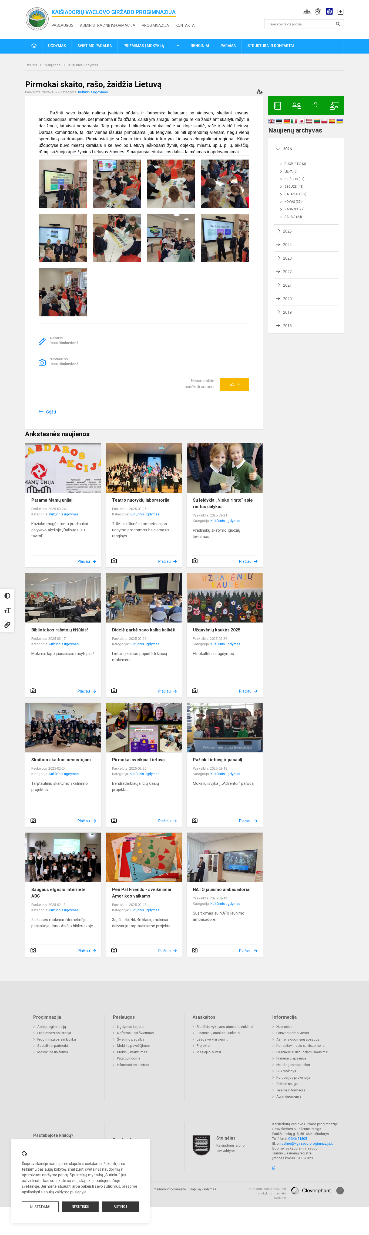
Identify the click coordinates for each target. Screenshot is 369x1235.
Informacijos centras (133, 1065)
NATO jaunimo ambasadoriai (221, 889)
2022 (287, 272)
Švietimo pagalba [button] (95, 46)
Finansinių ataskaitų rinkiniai (218, 1033)
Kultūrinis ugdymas (83, 65)
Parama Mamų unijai (51, 500)
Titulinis (31, 65)
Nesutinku (80, 1207)
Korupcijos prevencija (293, 1077)
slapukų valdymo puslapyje (63, 1192)
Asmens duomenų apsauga (298, 1039)
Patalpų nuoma (128, 1058)
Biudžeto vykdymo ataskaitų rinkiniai (225, 1027)
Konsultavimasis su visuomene (300, 1046)
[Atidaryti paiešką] (338, 24)
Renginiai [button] (200, 46)
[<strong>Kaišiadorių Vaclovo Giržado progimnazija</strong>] (38, 18)
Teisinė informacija (291, 1090)
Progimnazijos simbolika (56, 1039)
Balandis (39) (295, 194)
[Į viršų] (340, 1190)
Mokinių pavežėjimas (133, 1046)
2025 (287, 231)
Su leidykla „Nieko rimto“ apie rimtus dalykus (223, 503)
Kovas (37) (293, 202)
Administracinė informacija (107, 25)
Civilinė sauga (287, 1084)
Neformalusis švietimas (135, 1033)
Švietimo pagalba (130, 1039)
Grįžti (51, 412)
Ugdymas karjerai (130, 1027)
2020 (287, 299)
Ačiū (234, 384)
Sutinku (120, 1207)
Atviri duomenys (288, 1096)
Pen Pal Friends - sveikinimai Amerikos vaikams (141, 893)
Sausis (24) (293, 217)
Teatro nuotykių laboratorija (140, 500)
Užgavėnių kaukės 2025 (216, 630)
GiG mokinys (286, 1071)
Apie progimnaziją (51, 1027)
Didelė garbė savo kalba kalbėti (143, 630)
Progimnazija (155, 25)
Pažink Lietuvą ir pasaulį (217, 759)
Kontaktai (186, 25)
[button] (307, 11)
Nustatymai (40, 1207)
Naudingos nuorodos (293, 1065)
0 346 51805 (297, 1139)
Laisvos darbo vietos (292, 1033)
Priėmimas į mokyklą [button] (143, 46)
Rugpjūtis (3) (295, 164)
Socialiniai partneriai (53, 1046)
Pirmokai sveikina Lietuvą (138, 759)
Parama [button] (228, 46)
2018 (287, 326)
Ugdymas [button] (57, 46)
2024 (287, 245)
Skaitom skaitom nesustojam (61, 759)
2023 (287, 258)
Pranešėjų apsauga (291, 1058)
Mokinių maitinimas (132, 1052)
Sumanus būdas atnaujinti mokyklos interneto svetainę (267, 1193)
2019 (287, 312)
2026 (287, 149)
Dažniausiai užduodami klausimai (302, 1052)
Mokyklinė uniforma (52, 1052)
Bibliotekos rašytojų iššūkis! (59, 630)
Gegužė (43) (293, 186)
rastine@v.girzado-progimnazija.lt (306, 1143)
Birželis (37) (294, 179)
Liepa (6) (290, 171)
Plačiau (84, 561)
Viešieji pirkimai (209, 1052)
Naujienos (53, 65)
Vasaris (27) (294, 209)
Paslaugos (62, 25)
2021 (287, 285)
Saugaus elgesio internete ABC (58, 893)
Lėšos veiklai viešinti (213, 1039)
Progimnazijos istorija (54, 1033)
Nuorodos (284, 1027)
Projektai (203, 1046)
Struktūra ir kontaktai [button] (270, 46)
